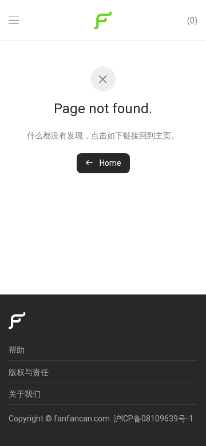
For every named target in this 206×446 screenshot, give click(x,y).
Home (109, 163)
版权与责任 (29, 372)
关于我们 (25, 394)
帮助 (17, 350)
